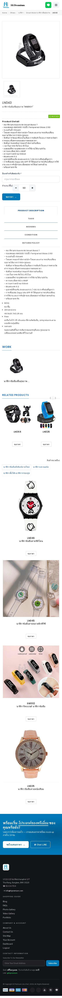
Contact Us (8, 931)
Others (12, 13)
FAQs (5, 905)
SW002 (31, 703)
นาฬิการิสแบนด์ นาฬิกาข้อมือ (31, 706)
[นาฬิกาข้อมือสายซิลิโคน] (31, 506)
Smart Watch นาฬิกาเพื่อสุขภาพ (38, 13)
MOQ (6, 303)
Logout (6, 947)
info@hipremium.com (14, 890)
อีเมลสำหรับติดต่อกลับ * (11, 173)
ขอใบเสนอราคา (15, 844)
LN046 (31, 538)
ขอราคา (11, 196)
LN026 (46, 431)
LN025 (31, 786)
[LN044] (17, 414)
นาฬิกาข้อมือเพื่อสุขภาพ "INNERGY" (22, 381)
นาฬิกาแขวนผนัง (41, 467)
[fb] (32, 990)
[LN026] (46, 414)
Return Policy (31, 243)
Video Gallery (9, 913)
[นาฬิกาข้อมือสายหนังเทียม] (31, 754)
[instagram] (50, 990)
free (6, 316)
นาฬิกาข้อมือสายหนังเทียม (31, 789)
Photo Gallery (9, 909)
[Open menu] (56, 5)
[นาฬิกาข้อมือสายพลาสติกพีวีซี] (31, 588)
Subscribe (52, 963)
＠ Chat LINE (40, 844)
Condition (31, 234)
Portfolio (7, 917)
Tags (31, 218)
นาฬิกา (21, 13)
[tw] (38, 990)
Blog (5, 901)
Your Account (9, 939)
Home (4, 13)
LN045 (31, 620)
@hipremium (12, 973)
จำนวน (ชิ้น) (7, 186)
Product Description (31, 210)
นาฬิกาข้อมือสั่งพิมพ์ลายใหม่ (16, 467)
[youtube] (44, 990)
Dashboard (8, 943)
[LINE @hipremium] (48, 5)
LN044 (17, 431)
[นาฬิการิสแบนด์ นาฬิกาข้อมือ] (31, 671)
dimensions (10, 309)
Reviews (31, 226)
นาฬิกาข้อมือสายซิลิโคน (31, 541)
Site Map (7, 935)
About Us (7, 927)
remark (8, 326)
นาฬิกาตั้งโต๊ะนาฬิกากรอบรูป (16, 473)
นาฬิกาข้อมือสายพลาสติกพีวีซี (31, 623)
